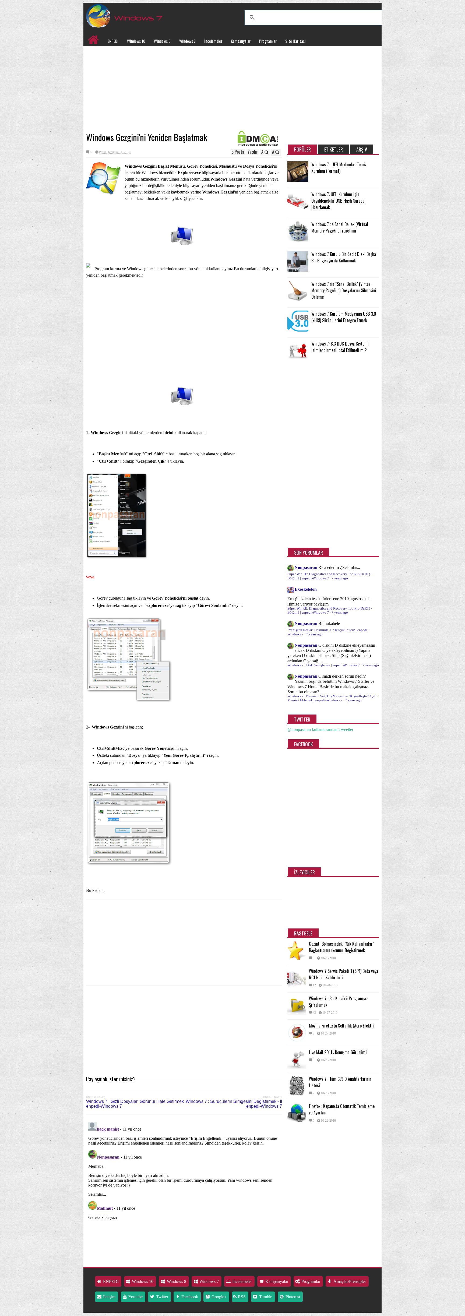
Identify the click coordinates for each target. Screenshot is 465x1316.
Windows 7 (187, 41)
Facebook (189, 1296)
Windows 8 (162, 41)
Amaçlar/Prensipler (349, 1281)
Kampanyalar (241, 41)
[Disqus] (184, 1187)
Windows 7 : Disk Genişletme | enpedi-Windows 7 (323, 665)
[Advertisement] (184, 89)
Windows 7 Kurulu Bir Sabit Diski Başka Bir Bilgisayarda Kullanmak (343, 257)
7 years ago (340, 578)
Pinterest (292, 1296)
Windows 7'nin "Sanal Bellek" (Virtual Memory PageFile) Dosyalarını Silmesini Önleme (343, 290)
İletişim (108, 1296)
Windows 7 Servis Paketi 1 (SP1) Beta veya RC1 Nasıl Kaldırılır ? (343, 974)
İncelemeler (213, 41)
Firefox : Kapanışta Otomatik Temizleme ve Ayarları (342, 1109)
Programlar (268, 41)
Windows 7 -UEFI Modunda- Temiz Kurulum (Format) (339, 167)
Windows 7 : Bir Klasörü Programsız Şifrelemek (338, 1001)
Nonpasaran (306, 567)
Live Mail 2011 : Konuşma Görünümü (338, 1052)
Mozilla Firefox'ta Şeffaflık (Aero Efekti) (341, 1025)
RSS (241, 1296)
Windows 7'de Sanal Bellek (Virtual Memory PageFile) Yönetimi (339, 227)
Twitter (161, 1296)
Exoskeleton (306, 589)
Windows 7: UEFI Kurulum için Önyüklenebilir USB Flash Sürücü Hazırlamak (337, 200)
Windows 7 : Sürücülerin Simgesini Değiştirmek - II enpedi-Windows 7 (234, 1104)
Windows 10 (136, 41)
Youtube (135, 1296)
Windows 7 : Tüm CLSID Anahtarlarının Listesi (340, 1082)
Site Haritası (295, 41)
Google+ (218, 1296)
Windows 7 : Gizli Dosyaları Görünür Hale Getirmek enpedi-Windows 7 (135, 1104)
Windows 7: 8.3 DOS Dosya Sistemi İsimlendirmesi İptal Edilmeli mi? (340, 346)
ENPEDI (113, 41)
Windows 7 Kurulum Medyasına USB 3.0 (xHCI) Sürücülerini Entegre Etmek (343, 317)
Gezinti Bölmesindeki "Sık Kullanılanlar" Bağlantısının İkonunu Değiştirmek (341, 947)
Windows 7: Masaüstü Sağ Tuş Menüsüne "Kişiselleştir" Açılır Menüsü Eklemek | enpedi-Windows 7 (332, 698)
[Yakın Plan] (119, 557)
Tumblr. (265, 1296)
